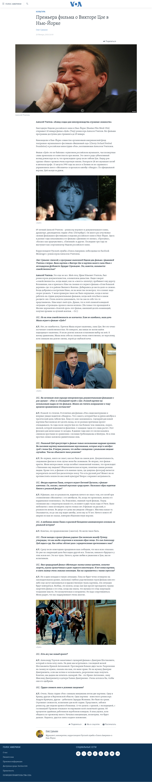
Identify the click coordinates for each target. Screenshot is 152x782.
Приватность (8, 771)
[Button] (109, 41)
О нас (5, 753)
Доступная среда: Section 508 (15, 766)
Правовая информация (12, 762)
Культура (40, 12)
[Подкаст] (106, 753)
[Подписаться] (112, 753)
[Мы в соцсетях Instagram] (95, 753)
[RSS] (101, 753)
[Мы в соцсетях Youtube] (89, 753)
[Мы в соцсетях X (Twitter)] (84, 753)
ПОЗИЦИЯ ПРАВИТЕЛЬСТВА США (17, 775)
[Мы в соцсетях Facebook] (78, 753)
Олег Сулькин (42, 30)
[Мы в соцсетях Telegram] (117, 753)
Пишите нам (8, 757)
